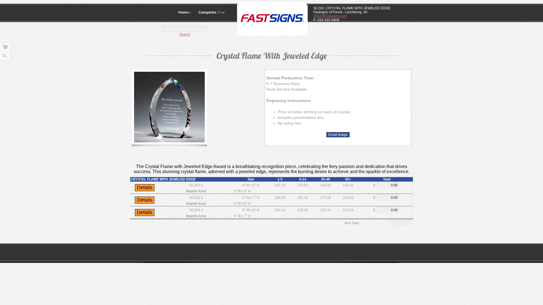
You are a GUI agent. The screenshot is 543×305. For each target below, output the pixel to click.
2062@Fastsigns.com (330, 16)
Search (184, 34)
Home (183, 12)
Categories (210, 12)
